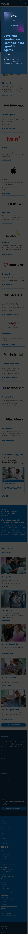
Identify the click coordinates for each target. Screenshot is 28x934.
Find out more (7, 68)
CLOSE (24, 10)
